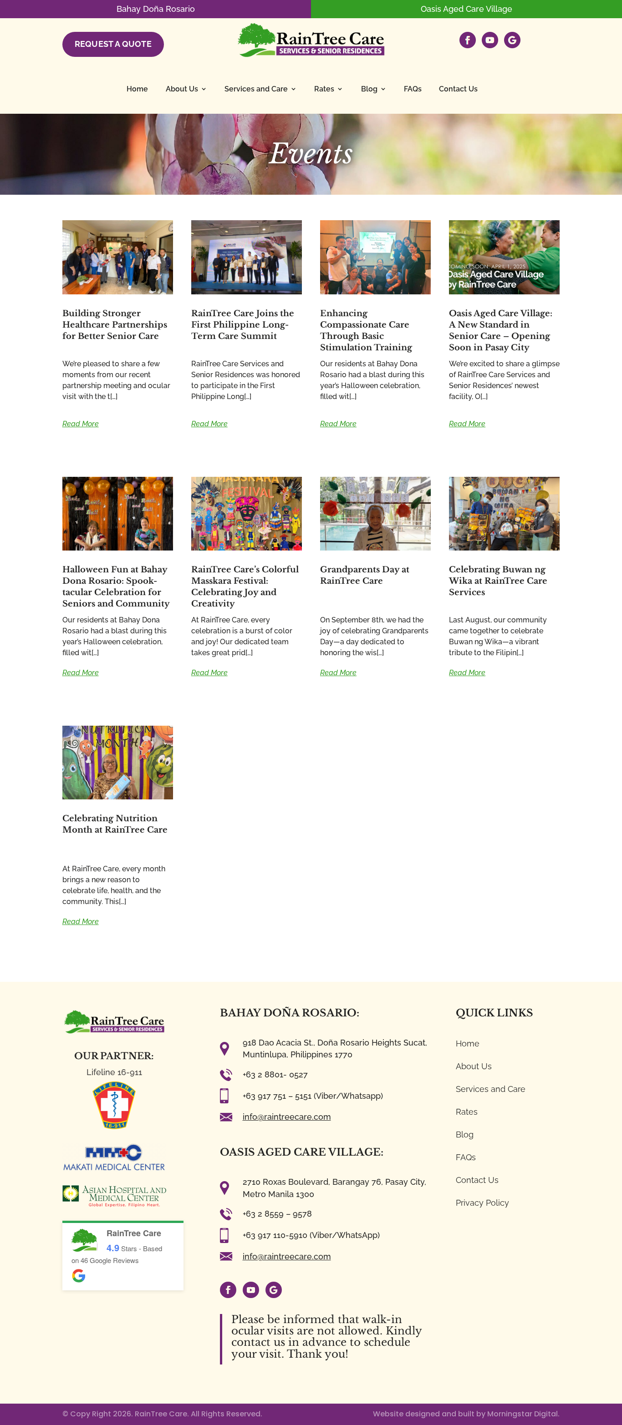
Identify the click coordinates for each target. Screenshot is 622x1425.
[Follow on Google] (273, 1290)
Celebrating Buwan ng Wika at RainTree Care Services (498, 581)
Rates (324, 89)
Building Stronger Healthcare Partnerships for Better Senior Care (114, 324)
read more (80, 423)
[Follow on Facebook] (228, 1290)
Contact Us (458, 89)
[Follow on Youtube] (251, 1290)
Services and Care (256, 89)
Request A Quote (113, 44)
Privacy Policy (482, 1203)
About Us (182, 89)
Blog (369, 89)
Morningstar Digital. (523, 1414)
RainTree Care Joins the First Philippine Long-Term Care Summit (242, 324)
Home (137, 89)
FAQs (413, 89)
